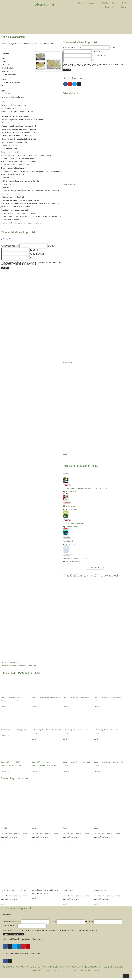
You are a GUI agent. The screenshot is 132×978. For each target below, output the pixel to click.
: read (65, 473)
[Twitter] (74, 84)
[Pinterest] (28, 946)
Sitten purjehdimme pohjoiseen (75, 558)
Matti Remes (70, 544)
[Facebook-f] (65, 84)
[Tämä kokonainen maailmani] (65, 517)
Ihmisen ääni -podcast (86, 3)
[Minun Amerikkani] (65, 499)
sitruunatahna (11, 145)
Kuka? (124, 3)
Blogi (113, 3)
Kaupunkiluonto (100, 890)
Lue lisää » (5, 707)
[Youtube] (70, 84)
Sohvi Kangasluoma (73, 561)
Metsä (65, 454)
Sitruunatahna (5, 94)
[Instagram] (79, 84)
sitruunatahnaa (12, 165)
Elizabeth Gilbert (72, 527)
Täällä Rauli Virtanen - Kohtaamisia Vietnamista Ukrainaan (85, 488)
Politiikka (104, 3)
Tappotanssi (68, 541)
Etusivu (123, 7)
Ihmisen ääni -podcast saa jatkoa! (13, 730)
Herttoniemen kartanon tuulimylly (13, 890)
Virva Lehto (44, 5)
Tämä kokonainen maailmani (74, 523)
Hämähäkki (5, 828)
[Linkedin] (19, 946)
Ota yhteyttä (109, 7)
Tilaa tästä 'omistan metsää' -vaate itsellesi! (91, 575)
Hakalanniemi (68, 363)
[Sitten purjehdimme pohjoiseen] (65, 552)
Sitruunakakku (13, 37)
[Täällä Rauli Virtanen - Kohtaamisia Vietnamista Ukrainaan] (65, 482)
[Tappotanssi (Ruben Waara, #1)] (65, 534)
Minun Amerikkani (70, 506)
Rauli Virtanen (71, 492)
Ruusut (65, 828)
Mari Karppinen (71, 509)
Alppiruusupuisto (69, 184)
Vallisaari (35, 828)
